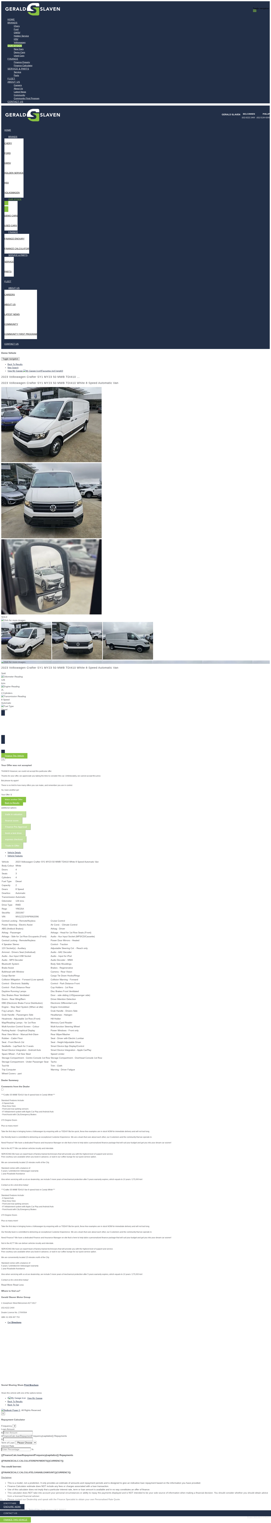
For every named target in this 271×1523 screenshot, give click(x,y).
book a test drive (13, 833)
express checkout (14, 839)
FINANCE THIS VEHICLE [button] (15, 1520)
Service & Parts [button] (18, 69)
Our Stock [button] (15, 45)
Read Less (18, 1285)
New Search (13, 367)
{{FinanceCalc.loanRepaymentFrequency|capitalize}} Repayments (34, 1436)
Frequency (6, 1426)
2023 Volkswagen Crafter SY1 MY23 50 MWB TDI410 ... (40, 376)
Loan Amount (7, 1429)
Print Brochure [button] (31, 1385)
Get (14, 1322)
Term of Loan (7, 1442)
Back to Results (12, 803)
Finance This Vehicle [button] (14, 756)
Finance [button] (13, 59)
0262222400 (10, 1503)
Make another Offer (13, 799)
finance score (12, 820)
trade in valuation (13, 814)
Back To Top (13, 1405)
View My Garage (35, 371)
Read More (6, 1285)
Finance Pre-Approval (16, 827)
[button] (135, 1477)
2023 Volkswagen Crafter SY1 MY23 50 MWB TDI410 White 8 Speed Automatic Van (59, 383)
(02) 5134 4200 (263, 118)
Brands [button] (12, 22)
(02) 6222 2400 (248, 118)
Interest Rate (7, 1446)
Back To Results (15, 364)
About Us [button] (14, 82)
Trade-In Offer (12, 845)
